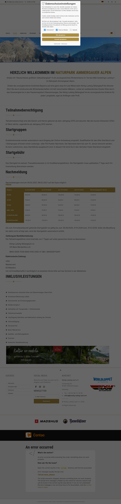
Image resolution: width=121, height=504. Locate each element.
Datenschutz (57, 43)
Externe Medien (63, 30)
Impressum (64, 43)
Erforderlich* (50, 30)
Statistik (75, 30)
